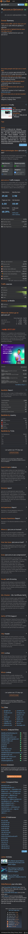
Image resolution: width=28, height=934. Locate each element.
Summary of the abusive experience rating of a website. (13, 522)
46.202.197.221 (5, 822)
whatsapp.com (21, 725)
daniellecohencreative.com (8, 737)
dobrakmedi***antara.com (8, 756)
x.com (5, 715)
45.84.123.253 (5, 830)
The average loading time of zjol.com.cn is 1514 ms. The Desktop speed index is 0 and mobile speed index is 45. (13, 547)
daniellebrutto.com (6, 749)
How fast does (14, 542)
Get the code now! (14, 910)
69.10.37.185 (4, 838)
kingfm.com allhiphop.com (9, 795)
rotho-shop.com (6, 751)
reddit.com (20, 717)
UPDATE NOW (14, 452)
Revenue (14, 488)
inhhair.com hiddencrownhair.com (11, 799)
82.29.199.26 (4, 840)
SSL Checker (14, 595)
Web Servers (6, 163)
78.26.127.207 (5, 834)
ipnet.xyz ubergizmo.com (9, 797)
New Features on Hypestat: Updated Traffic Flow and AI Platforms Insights (16, 869)
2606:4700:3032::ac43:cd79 (9, 836)
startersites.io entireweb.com (10, 807)
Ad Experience (14, 507)
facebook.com (8, 713)
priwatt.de (4, 745)
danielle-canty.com (6, 758)
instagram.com (21, 713)
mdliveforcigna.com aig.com (10, 809)
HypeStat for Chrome (15, 776)
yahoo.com (20, 721)
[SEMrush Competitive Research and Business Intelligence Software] (8, 329)
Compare (21, 4)
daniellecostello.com (7, 741)
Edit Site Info (23, 145)
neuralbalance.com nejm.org (9, 801)
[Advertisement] (14, 52)
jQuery (5, 174)
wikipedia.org (7, 723)
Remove (6, 896)
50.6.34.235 (4, 820)
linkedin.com (20, 719)
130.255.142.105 (5, 832)
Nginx (5, 166)
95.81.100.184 (5, 828)
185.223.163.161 (5, 848)
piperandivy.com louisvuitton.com (11, 789)
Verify (14, 616)
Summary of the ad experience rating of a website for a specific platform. (12, 511)
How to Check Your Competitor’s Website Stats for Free (17, 877)
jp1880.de (4, 747)
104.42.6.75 (4, 842)
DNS (14, 653)
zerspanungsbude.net (7, 760)
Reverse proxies (20, 163)
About (20, 932)
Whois (14, 672)
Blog (12, 932)
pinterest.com (8, 725)
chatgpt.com (7, 721)
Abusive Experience (14, 518)
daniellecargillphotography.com (10, 739)
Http (14, 634)
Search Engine (14, 467)
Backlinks (7, 390)
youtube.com (20, 711)
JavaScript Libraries (5, 170)
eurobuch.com (5, 743)
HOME (13, 1)
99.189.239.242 (5, 826)
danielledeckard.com (7, 735)
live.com (19, 723)
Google (14, 579)
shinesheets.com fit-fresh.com (10, 793)
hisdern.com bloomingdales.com (11, 791)
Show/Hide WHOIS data (10, 892)
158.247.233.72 (5, 846)
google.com (7, 711)
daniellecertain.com (6, 754)
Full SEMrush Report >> (21, 384)
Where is (14, 529)
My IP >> (24, 851)
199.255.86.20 (5, 824)
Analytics (18, 170)
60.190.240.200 (5, 92)
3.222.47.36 (4, 844)
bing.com (6, 719)
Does (14, 555)
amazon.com (20, 715)
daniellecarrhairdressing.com (9, 733)
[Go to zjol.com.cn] (1, 12)
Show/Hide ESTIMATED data (12, 887)
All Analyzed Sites (5, 932)
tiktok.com (7, 717)
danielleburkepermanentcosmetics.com (12, 753)
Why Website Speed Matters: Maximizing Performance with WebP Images (16, 862)
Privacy (16, 932)
